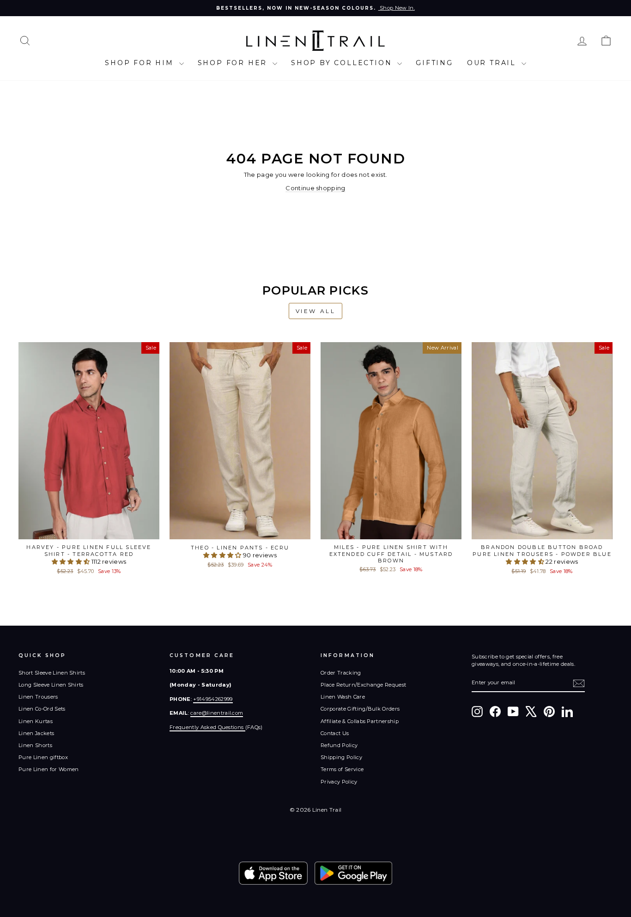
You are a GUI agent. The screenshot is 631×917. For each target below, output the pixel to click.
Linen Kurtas (35, 721)
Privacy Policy (339, 781)
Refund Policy (339, 745)
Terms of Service (342, 769)
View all (316, 311)
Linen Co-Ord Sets (42, 709)
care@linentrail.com (216, 713)
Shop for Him (140, 63)
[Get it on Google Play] (353, 873)
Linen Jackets (36, 733)
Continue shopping (315, 188)
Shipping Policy (341, 757)
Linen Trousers (38, 697)
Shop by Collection (343, 63)
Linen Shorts (35, 745)
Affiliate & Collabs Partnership (360, 721)
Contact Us (335, 733)
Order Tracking (341, 673)
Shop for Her (234, 63)
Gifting (434, 63)
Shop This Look (89, 529)
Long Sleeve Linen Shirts (51, 685)
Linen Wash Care (343, 697)
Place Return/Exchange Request (363, 685)
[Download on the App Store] (273, 873)
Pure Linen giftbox (43, 757)
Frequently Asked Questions (207, 727)
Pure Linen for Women (48, 769)
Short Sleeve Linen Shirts (51, 673)
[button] (71, 561)
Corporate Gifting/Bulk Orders (360, 709)
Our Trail (493, 63)
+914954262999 (212, 699)
